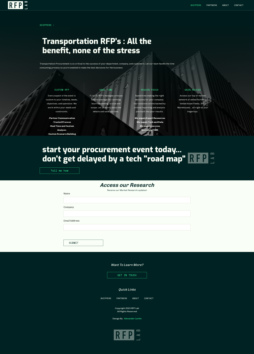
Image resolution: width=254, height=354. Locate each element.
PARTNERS (211, 5)
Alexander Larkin (133, 318)
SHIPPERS (195, 5)
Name (67, 193)
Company (69, 207)
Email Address (72, 220)
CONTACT (238, 5)
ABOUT (225, 5)
